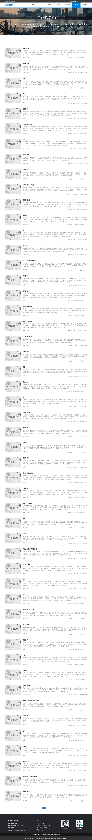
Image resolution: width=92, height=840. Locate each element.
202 (34, 808)
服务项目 (50, 4)
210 (62, 808)
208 (55, 808)
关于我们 (41, 4)
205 (44, 808)
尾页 (68, 808)
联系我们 (85, 4)
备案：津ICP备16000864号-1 (43, 827)
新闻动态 (67, 4)
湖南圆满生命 (23, 830)
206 (48, 808)
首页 (33, 4)
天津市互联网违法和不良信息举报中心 (58, 838)
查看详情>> (26, 57)
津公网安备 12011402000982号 (45, 830)
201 (30, 808)
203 (37, 808)
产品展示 (59, 4)
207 (51, 808)
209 (58, 808)
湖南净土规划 (16, 830)
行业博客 (76, 4)
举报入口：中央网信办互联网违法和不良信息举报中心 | (37, 838)
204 (41, 808)
